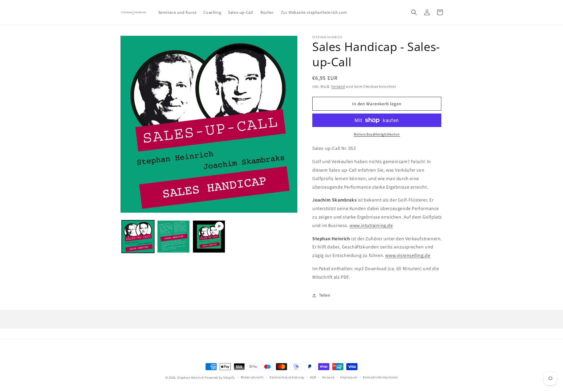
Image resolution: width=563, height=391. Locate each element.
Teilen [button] (324, 295)
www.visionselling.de (407, 255)
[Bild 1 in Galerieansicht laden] (138, 236)
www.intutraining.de (371, 225)
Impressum (348, 377)
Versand (338, 86)
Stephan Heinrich (190, 377)
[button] (414, 12)
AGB (313, 377)
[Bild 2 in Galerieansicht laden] (173, 236)
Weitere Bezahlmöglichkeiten (377, 134)
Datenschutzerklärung (286, 377)
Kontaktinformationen (380, 377)
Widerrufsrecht (252, 377)
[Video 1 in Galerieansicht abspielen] (209, 236)
